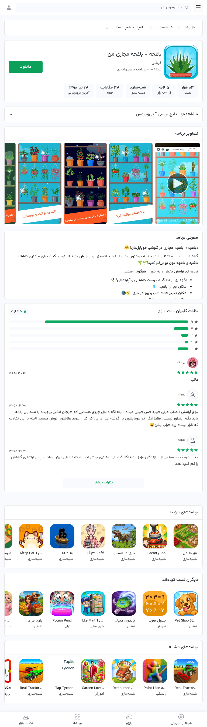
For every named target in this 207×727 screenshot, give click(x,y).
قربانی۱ (155, 63)
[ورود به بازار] (9, 7)
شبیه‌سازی (164, 27)
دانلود (25, 66)
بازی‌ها (190, 27)
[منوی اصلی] (198, 7)
